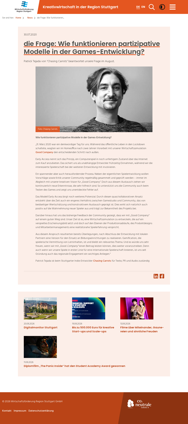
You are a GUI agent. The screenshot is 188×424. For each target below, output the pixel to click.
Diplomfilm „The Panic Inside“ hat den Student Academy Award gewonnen (74, 366)
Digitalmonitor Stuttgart (40, 327)
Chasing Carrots (102, 261)
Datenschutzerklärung (41, 411)
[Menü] (173, 7)
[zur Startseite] (23, 7)
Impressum (20, 411)
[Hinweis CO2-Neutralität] (156, 404)
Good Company (44, 152)
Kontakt (6, 411)
